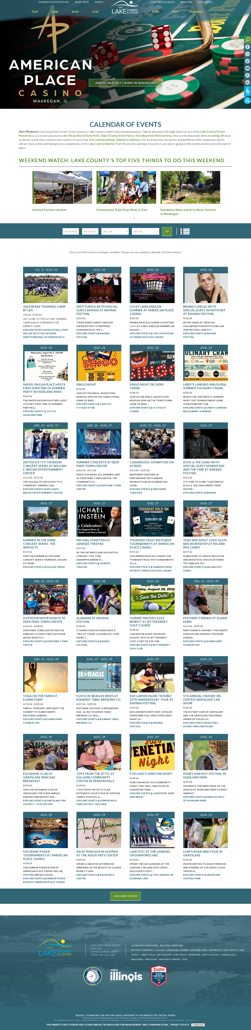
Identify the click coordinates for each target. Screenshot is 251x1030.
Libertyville (148, 955)
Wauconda (137, 959)
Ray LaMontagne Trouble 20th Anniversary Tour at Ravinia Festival (151, 699)
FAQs (105, 1018)
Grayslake (172, 950)
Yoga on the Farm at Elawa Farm (40, 697)
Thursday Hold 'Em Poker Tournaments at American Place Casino (152, 543)
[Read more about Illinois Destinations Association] (158, 988)
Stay (95, 11)
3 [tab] (125, 218)
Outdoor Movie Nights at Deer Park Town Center (44, 619)
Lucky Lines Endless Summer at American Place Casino (152, 310)
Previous (27, 186)
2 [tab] (121, 218)
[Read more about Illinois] (126, 988)
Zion (184, 959)
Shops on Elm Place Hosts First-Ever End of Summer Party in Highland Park (44, 388)
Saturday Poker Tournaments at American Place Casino (45, 855)
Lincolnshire (164, 955)
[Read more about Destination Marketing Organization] (93, 988)
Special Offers (167, 1015)
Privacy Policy (160, 1018)
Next (223, 186)
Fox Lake (160, 950)
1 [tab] (116, 218)
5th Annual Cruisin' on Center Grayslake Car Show (202, 699)
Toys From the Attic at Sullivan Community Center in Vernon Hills (95, 777)
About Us (186, 2)
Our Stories (204, 2)
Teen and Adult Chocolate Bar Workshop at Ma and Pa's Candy (205, 543)
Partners (195, 11)
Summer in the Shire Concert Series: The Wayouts (39, 543)
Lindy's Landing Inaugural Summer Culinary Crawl (205, 386)
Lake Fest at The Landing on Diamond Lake (150, 853)
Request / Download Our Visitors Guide (99, 1015)
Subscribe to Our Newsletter (140, 1015)
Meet (175, 11)
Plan (155, 11)
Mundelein (194, 955)
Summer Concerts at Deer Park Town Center (97, 464)
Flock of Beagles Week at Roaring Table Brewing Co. (98, 697)
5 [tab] (134, 218)
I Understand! (198, 1025)
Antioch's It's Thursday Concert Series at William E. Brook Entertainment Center (44, 467)
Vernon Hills (229, 955)
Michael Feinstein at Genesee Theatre (93, 541)
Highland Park (198, 950)
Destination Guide (162, 2)
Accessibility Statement (138, 1018)
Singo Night (86, 384)
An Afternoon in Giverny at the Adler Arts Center (97, 853)
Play (35, 11)
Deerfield (148, 950)
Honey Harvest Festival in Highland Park (204, 775)
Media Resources (92, 1018)
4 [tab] (129, 218)
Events (99, 2)
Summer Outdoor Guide (54, 2)
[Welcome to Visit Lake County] (127, 13)
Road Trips (82, 2)
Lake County (230, 950)
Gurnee (184, 950)
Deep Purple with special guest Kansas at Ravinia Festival (97, 310)
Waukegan (151, 959)
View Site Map (117, 1018)
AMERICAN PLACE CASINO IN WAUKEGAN (125, 83)
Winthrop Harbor (169, 959)
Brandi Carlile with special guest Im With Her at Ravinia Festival (204, 310)
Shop (75, 11)
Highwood (215, 950)
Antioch (136, 950)
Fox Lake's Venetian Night (151, 773)
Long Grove (180, 955)
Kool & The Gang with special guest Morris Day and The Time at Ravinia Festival (204, 467)
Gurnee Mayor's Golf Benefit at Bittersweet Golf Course (149, 621)
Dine (55, 11)
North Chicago (211, 955)
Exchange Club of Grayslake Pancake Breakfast (39, 777)
